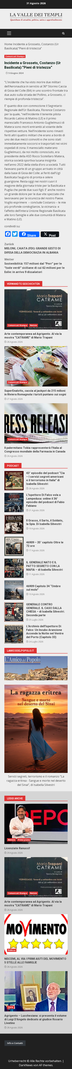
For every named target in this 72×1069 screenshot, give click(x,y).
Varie (10, 1007)
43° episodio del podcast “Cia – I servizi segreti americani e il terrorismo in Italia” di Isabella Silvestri (14, 480)
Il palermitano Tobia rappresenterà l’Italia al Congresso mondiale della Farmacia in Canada (36, 423)
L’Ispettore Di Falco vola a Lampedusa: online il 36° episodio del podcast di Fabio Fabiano (14, 502)
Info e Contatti (15, 1043)
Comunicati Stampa (14, 56)
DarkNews (26, 1065)
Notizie (33, 325)
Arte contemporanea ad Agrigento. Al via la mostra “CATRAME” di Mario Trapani (36, 309)
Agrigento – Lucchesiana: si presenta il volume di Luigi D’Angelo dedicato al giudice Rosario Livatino (36, 991)
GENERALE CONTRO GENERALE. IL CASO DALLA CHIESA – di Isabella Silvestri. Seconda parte (14, 612)
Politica (11, 950)
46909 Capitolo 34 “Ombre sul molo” (14, 590)
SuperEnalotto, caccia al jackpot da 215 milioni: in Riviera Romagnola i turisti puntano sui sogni (36, 366)
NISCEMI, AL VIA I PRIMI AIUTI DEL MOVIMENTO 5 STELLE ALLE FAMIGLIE (36, 934)
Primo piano (24, 840)
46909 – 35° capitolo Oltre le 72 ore (14, 546)
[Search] (63, 33)
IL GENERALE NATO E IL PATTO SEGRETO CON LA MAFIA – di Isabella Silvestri (14, 568)
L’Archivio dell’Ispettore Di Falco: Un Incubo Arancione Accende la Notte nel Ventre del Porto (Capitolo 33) (14, 634)
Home (8, 44)
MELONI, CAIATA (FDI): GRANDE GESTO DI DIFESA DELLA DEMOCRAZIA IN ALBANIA (32, 248)
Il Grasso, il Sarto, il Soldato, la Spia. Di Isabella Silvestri (14, 524)
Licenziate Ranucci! (36, 824)
